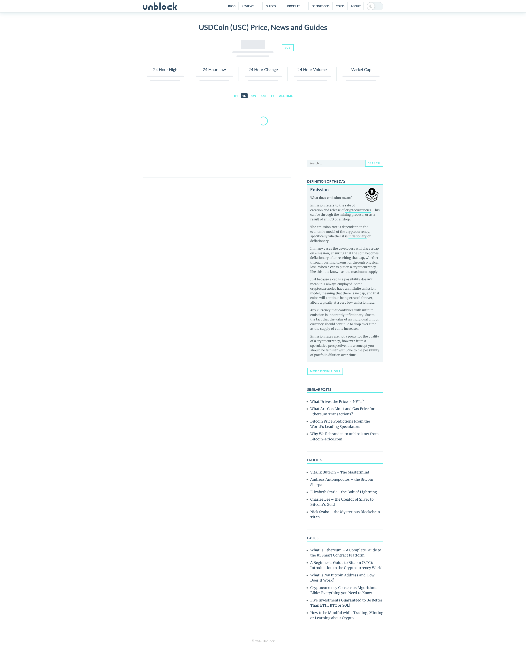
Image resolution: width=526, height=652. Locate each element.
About (356, 6)
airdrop (344, 219)
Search (374, 163)
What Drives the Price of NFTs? (337, 401)
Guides (271, 6)
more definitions (325, 371)
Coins (340, 6)
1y (272, 96)
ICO (331, 219)
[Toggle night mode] (375, 6)
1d (244, 96)
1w (253, 96)
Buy (288, 47)
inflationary (357, 236)
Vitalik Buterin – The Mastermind (339, 472)
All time (286, 96)
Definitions (321, 6)
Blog (231, 6)
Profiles (293, 6)
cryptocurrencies (358, 210)
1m (263, 96)
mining (345, 215)
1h (235, 96)
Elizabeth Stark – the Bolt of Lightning (343, 492)
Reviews (248, 6)
